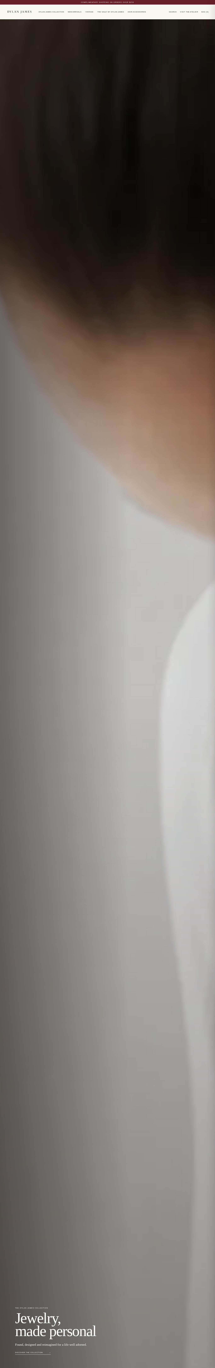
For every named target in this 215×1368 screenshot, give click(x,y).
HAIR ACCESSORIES (137, 12)
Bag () (205, 12)
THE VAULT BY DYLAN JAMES (110, 12)
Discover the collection (33, 1352)
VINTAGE (89, 12)
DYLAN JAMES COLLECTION (51, 12)
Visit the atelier (189, 12)
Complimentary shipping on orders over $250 (107, 2)
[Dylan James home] (19, 12)
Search (173, 12)
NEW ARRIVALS (75, 12)
